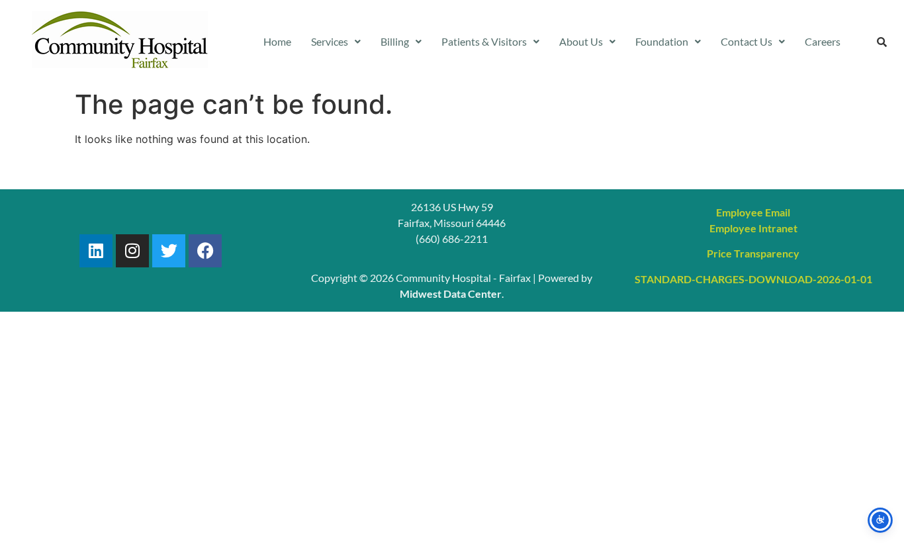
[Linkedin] (96, 250)
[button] (336, 41)
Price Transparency (753, 253)
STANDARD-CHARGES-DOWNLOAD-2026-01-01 (753, 279)
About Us (581, 41)
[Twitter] (168, 250)
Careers (822, 41)
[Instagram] (132, 250)
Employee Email (753, 212)
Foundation (661, 41)
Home (277, 41)
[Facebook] (205, 250)
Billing (395, 41)
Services (329, 41)
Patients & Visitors (484, 41)
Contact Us (746, 41)
